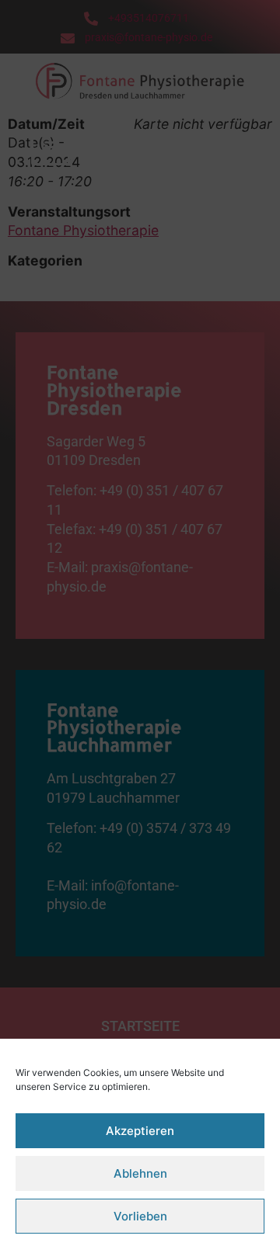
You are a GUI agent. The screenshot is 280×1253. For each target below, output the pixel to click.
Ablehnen (140, 1173)
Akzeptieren (140, 1130)
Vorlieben (140, 1216)
